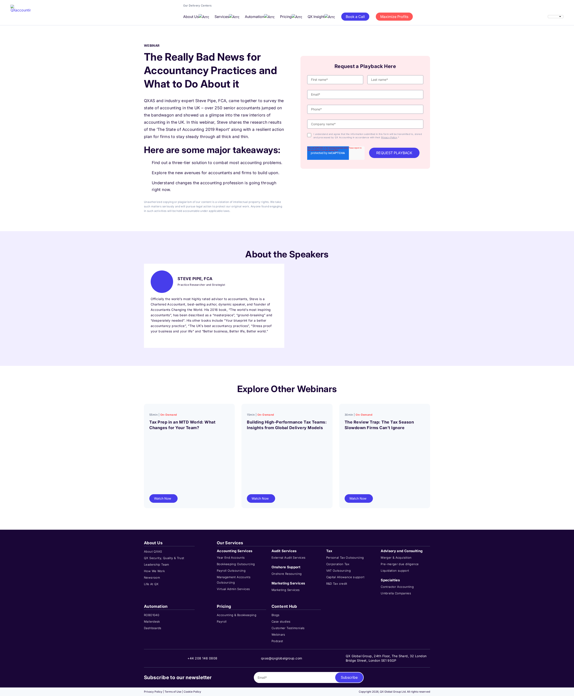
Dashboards (152, 628)
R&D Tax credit (336, 583)
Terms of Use (173, 691)
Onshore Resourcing (287, 573)
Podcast (277, 641)
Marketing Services (286, 590)
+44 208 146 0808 (202, 658)
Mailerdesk (152, 621)
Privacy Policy (389, 137)
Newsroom (152, 577)
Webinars (278, 634)
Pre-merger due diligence (400, 564)
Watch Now (162, 498)
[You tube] (428, 677)
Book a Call (355, 16)
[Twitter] (414, 677)
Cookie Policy (192, 691)
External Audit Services (289, 557)
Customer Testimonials (288, 628)
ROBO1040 (151, 615)
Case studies (281, 621)
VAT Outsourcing (338, 570)
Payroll (222, 621)
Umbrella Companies (396, 593)
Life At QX (151, 584)
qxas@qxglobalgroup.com (281, 658)
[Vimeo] (421, 677)
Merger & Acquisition (396, 557)
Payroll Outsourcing (231, 570)
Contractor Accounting (397, 586)
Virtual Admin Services (233, 589)
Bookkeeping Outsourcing (236, 564)
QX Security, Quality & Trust (164, 558)
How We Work (154, 571)
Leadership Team (156, 564)
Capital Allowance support (345, 577)
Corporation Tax (338, 564)
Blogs (276, 615)
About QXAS (153, 551)
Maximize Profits (394, 16)
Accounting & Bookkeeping (236, 615)
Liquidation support (395, 570)
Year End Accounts (231, 557)
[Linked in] (407, 677)
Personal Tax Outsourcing (345, 557)
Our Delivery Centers (197, 5)
